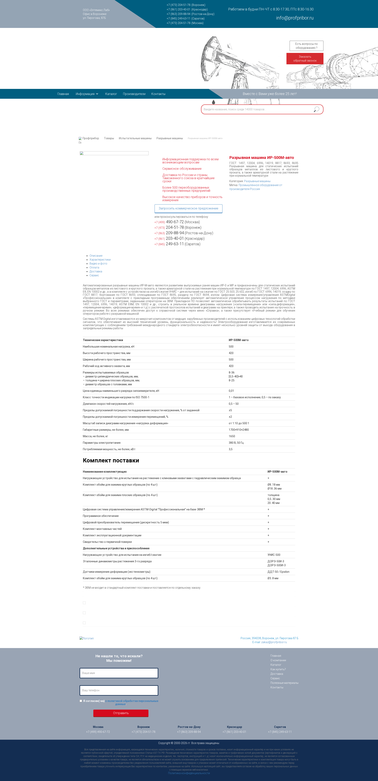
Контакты (158, 94)
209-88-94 (169, 233)
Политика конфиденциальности (189, 773)
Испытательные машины (135, 138)
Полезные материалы (284, 682)
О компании (278, 660)
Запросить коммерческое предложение (188, 208)
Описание (96, 255)
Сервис (94, 275)
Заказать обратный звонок (305, 58)
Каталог (111, 94)
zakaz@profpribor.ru (274, 642)
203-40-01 (169, 238)
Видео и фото (98, 263)
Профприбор (90, 138)
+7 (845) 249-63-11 (178, 18)
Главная (63, 94)
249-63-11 (169, 244)
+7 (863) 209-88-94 (178, 14)
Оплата (94, 267)
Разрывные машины (170, 138)
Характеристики (100, 259)
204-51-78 (169, 227)
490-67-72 (169, 221)
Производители (134, 94)
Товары (109, 138)
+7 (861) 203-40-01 (178, 9)
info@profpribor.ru (295, 18)
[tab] (192, 256)
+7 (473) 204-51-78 (178, 4)
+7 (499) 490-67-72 (98, 731)
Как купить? (278, 669)
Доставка (96, 271)
